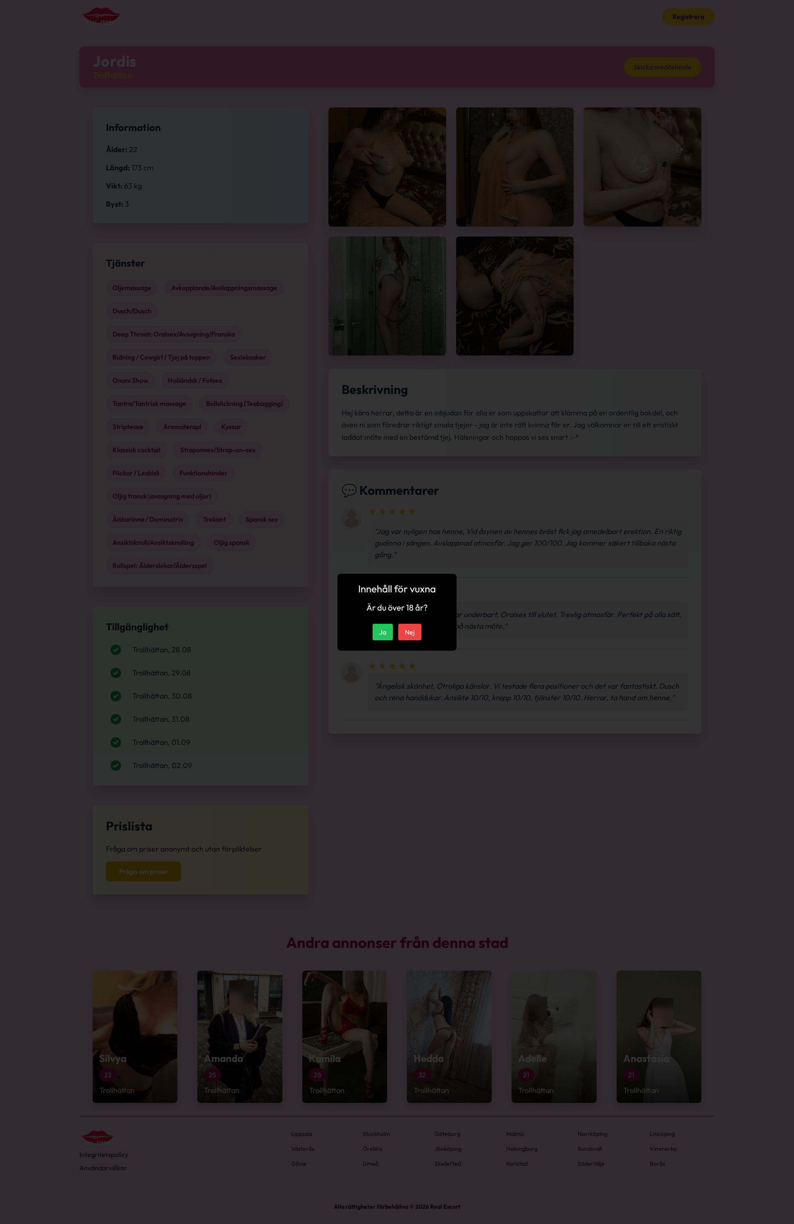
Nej (410, 632)
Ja (382, 632)
